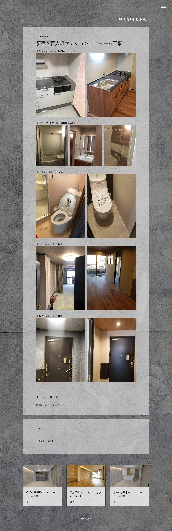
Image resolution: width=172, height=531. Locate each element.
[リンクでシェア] (57, 396)
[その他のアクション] (134, 36)
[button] (163, 7)
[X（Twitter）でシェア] (44, 396)
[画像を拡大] (60, 85)
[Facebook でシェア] (37, 396)
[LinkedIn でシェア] (50, 396)
